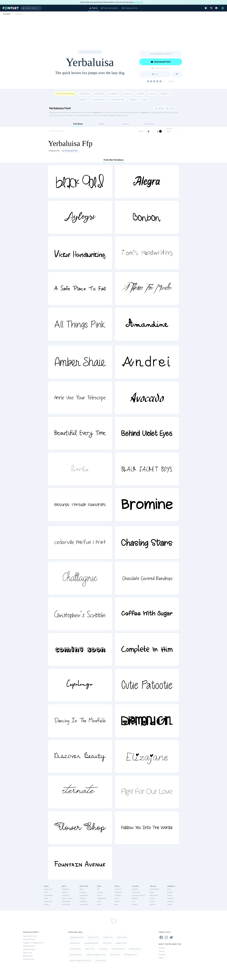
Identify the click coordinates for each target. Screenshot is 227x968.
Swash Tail (128, 94)
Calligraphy (165, 94)
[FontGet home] (10, 8)
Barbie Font (28, 956)
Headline (133, 99)
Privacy (162, 948)
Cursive (152, 94)
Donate (171, 108)
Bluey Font (27, 953)
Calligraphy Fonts (76, 937)
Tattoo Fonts (75, 943)
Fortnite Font (28, 959)
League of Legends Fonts (95, 955)
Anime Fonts (115, 955)
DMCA (161, 958)
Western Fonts (75, 955)
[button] (206, 8)
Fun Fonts (103, 949)
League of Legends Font (33, 943)
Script (144, 99)
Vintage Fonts (75, 949)
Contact (162, 955)
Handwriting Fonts (91, 943)
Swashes (140, 94)
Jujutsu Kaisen (29, 949)
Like (156, 74)
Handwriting (84, 94)
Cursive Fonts (93, 937)
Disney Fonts (101, 961)
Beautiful (83, 99)
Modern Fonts (121, 943)
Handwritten (99, 94)
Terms (161, 951)
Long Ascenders (98, 99)
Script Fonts (108, 937)
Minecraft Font (29, 939)
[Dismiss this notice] (186, 2)
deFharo (160, 108)
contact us (138, 2)
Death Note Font (30, 936)
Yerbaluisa (97, 113)
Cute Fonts (107, 943)
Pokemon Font (29, 946)
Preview (169, 129)
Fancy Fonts (122, 937)
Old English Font (130, 955)
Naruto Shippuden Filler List (80, 961)
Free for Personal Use (65, 94)
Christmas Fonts (118, 949)
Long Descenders (117, 99)
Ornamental (114, 94)
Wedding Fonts (134, 949)
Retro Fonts (89, 949)
